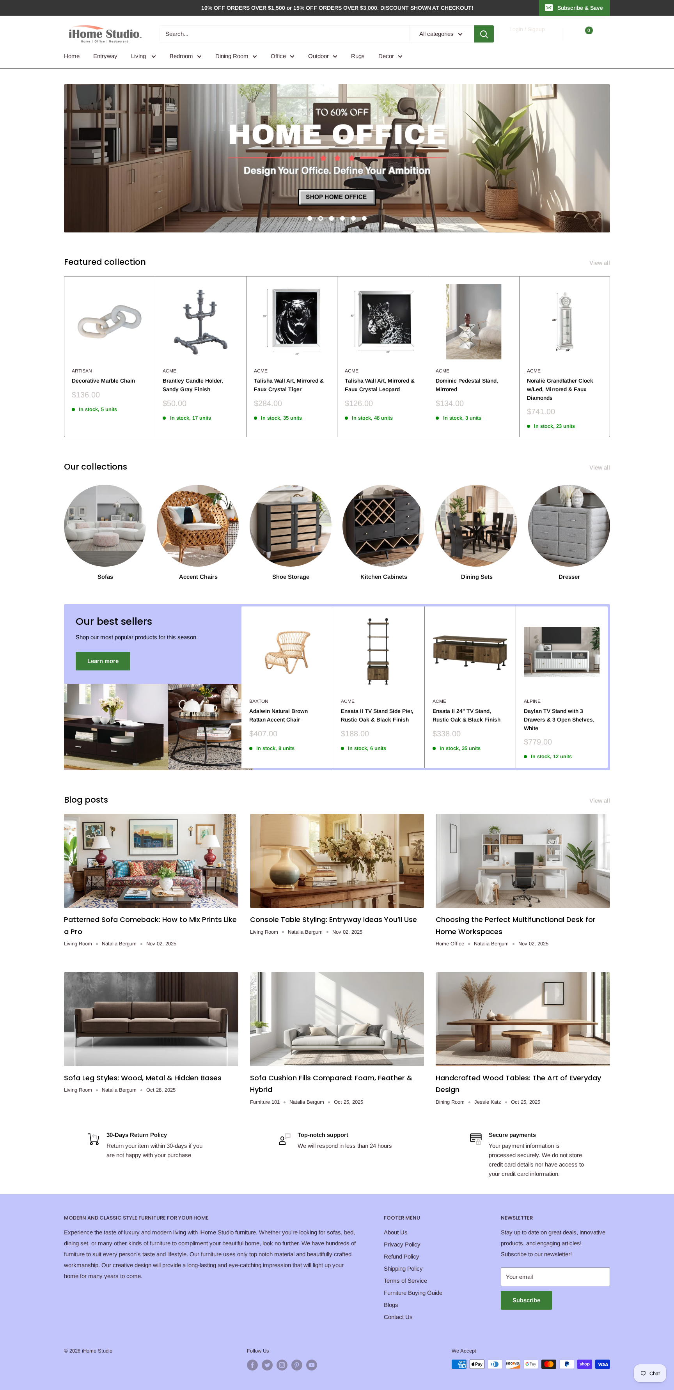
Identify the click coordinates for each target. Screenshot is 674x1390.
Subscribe (526, 1300)
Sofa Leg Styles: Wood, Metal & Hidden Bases (143, 1078)
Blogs (391, 1304)
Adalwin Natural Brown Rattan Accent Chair (278, 715)
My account (526, 37)
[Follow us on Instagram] (282, 1365)
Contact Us (398, 1317)
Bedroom (181, 56)
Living (139, 56)
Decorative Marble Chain (103, 381)
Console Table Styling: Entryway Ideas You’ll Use (333, 919)
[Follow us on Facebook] (252, 1365)
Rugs (358, 56)
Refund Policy (401, 1256)
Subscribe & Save (580, 8)
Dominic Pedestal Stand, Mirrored (467, 385)
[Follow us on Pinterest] (296, 1365)
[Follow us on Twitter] (267, 1365)
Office (278, 56)
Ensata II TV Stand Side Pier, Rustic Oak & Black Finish (377, 715)
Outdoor (318, 56)
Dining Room (231, 56)
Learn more (103, 661)
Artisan (82, 371)
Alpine (532, 701)
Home (72, 56)
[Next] (610, 356)
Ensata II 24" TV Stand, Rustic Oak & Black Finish (466, 715)
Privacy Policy (402, 1244)
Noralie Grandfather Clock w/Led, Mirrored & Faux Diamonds (560, 389)
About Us (396, 1232)
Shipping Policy (403, 1268)
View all (600, 262)
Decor (386, 56)
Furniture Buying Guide (413, 1292)
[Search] (484, 34)
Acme (169, 371)
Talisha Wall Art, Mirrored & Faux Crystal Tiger (289, 385)
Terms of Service (405, 1280)
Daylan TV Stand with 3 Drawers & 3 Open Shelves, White (559, 719)
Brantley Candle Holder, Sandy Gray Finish (193, 385)
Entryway (105, 56)
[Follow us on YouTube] (311, 1365)
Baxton (258, 701)
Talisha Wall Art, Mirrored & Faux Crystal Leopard (380, 385)
